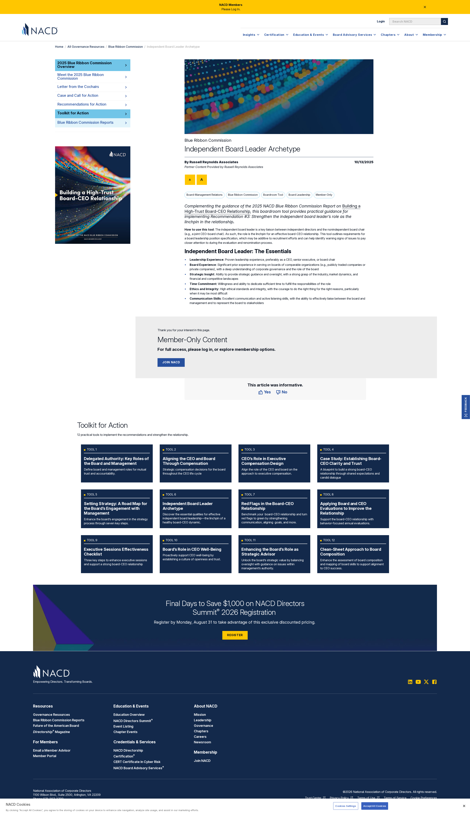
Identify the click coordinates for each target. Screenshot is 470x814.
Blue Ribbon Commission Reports (85, 122)
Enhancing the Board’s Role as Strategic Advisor (270, 551)
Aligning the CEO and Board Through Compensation (189, 461)
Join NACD (171, 362)
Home (59, 46)
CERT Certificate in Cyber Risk (136, 762)
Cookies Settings (345, 805)
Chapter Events (125, 732)
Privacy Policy (339, 798)
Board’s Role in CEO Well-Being (192, 549)
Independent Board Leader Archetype (188, 506)
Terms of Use (366, 798)
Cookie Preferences (424, 798)
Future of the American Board (56, 725)
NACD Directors (133, 721)
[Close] (464, 806)
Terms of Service (395, 798)
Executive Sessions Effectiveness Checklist (116, 551)
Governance (203, 725)
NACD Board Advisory (138, 768)
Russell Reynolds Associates (213, 162)
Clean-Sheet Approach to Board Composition (350, 551)
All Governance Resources (85, 46)
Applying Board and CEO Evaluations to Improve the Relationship (345, 508)
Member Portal (44, 756)
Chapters (201, 731)
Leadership (202, 720)
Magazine (51, 732)
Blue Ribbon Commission (125, 46)
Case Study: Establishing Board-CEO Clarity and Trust (350, 461)
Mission (200, 714)
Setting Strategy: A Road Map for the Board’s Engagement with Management (115, 508)
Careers (200, 737)
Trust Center (313, 798)
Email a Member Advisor (51, 750)
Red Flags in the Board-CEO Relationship (267, 506)
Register (235, 635)
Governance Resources (51, 714)
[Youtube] (418, 682)
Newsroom (202, 742)
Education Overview (129, 714)
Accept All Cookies (374, 805)
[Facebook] (434, 682)
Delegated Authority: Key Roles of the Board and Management (116, 461)
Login (381, 21)
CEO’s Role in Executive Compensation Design (263, 461)
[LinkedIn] (410, 682)
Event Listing (123, 726)
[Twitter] (426, 682)
